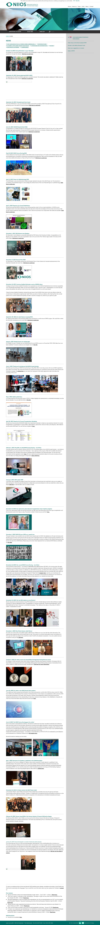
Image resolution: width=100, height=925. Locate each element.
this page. (10, 542)
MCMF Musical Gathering (13, 47)
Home (22, 4)
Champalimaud (24, 47)
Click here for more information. (41, 664)
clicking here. (41, 768)
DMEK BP (42, 31)
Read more (26, 897)
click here (11, 484)
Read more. (54, 894)
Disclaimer (87, 923)
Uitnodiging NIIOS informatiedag (39, 45)
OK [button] (74, 0)
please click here (35, 455)
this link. (35, 344)
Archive (52, 45)
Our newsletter (74, 923)
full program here (33, 733)
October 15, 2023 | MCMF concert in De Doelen (18, 45)
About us (74, 6)
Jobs (83, 6)
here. (33, 426)
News (87, 6)
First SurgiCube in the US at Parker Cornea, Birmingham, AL (21, 44)
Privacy (92, 923)
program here (42, 573)
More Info (77, 0)
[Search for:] (62, 31)
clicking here (20, 371)
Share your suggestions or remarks (76, 48)
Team (79, 6)
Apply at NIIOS (71, 50)
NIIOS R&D (30, 31)
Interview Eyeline (42, 44)
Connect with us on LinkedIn (80, 923)
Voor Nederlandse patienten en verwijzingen (80, 38)
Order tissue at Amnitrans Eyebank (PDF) (77, 42)
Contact (91, 6)
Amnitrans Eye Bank (15, 31)
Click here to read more (27, 53)
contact (62, 888)
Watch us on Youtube (83, 923)
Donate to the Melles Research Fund (76, 45)
